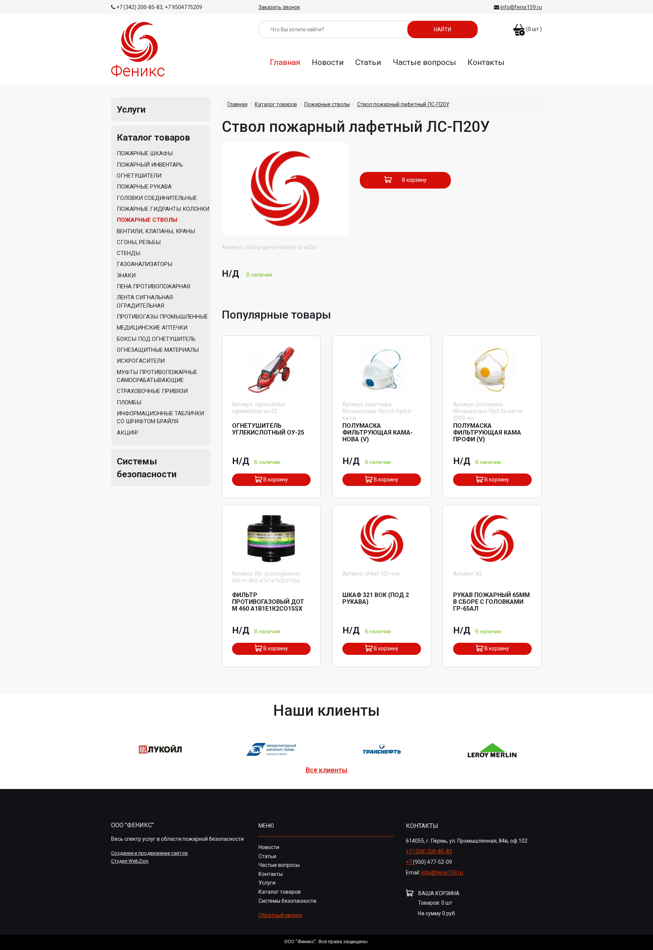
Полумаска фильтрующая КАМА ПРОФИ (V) (487, 432)
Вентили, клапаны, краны (156, 231)
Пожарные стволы (147, 220)
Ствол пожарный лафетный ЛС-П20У (403, 104)
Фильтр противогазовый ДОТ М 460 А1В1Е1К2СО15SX (268, 601)
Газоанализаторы (144, 264)
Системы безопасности (287, 901)
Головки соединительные (157, 198)
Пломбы (129, 402)
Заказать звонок (279, 7)
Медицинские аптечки (152, 327)
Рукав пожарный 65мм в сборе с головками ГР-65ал (491, 601)
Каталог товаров (153, 137)
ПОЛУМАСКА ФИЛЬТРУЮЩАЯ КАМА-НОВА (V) (377, 432)
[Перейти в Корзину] (519, 26)
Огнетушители (139, 175)
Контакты (485, 62)
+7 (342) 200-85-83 (139, 7)
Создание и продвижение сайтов (149, 853)
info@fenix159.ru (521, 7)
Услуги (131, 109)
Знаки (126, 275)
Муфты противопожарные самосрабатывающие (157, 376)
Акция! (127, 432)
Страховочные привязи (152, 391)
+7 (409, 862)
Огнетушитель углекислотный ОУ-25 (268, 429)
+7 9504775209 (183, 7)
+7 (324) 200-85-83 (429, 851)
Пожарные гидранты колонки (163, 209)
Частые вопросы (424, 62)
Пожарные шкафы (145, 153)
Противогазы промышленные (162, 316)
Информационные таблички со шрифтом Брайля (160, 417)
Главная (285, 62)
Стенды (128, 253)
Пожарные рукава (144, 186)
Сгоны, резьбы (139, 242)
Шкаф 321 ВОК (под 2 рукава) (375, 598)
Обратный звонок (280, 915)
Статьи (368, 62)
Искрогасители (141, 360)
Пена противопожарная (153, 286)
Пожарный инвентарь (150, 164)
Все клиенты (326, 770)
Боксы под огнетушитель (156, 339)
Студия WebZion (130, 861)
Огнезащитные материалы (158, 350)
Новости (328, 62)
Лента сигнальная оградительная (145, 301)
